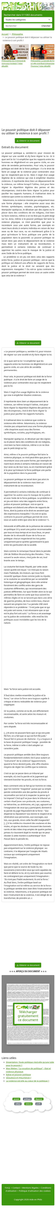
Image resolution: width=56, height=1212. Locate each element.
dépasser (38, 1099)
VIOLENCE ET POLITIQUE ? (18, 1077)
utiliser (18, 1104)
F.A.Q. (7, 1187)
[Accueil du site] (28, 5)
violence (28, 1104)
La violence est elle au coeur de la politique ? (27, 1080)
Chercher (46, 25)
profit (38, 1104)
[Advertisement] (28, 98)
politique (27, 1099)
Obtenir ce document (29, 140)
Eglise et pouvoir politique (18, 1074)
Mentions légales (30, 1187)
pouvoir (16, 1099)
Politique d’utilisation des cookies (35, 1190)
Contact (16, 1187)
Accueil (5, 34)
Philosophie (17, 34)
